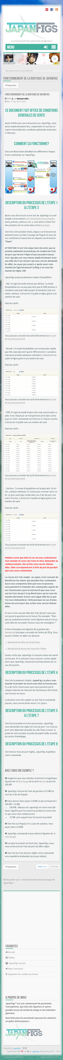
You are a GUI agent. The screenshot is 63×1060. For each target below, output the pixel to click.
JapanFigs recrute (17, 963)
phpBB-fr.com (18, 1057)
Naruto (42, 781)
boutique (45, 225)
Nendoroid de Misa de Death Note (24, 642)
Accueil (11, 952)
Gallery (11, 957)
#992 (9, 98)
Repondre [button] (12, 85)
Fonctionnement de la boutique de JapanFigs (30, 78)
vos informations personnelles (40, 218)
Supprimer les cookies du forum (22, 974)
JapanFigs (35, 1052)
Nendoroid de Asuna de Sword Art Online (27, 648)
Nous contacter (15, 968)
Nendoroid (10, 632)
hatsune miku (23, 98)
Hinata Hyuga (22, 781)
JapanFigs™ (17, 1048)
